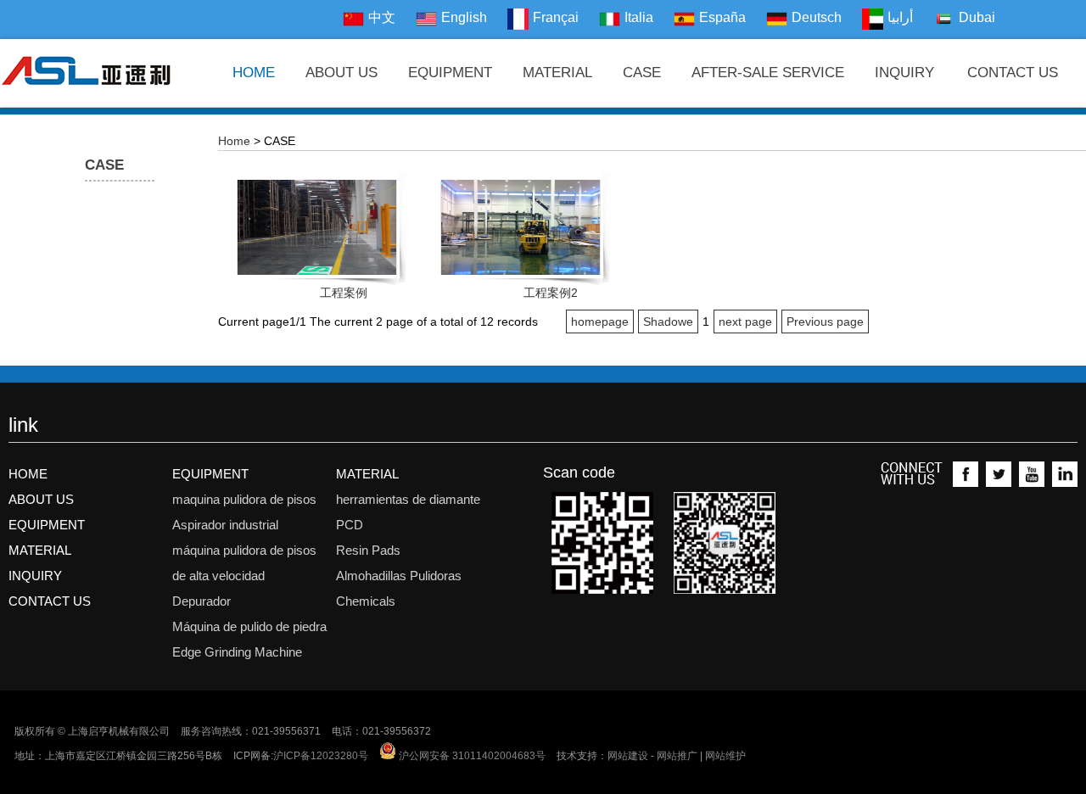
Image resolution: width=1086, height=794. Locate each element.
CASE (642, 72)
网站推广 (677, 756)
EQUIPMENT (450, 72)
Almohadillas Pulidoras (399, 575)
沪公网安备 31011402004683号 (471, 756)
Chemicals (365, 601)
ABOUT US (341, 72)
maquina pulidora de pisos (244, 499)
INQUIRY (904, 72)
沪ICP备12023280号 (320, 756)
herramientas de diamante (408, 499)
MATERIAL (557, 72)
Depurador (201, 601)
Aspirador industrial (225, 524)
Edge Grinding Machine (237, 652)
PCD (349, 524)
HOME (253, 72)
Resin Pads (368, 550)
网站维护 (725, 756)
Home (234, 141)
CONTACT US (1012, 72)
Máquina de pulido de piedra (249, 626)
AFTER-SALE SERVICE (767, 72)
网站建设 (627, 756)
